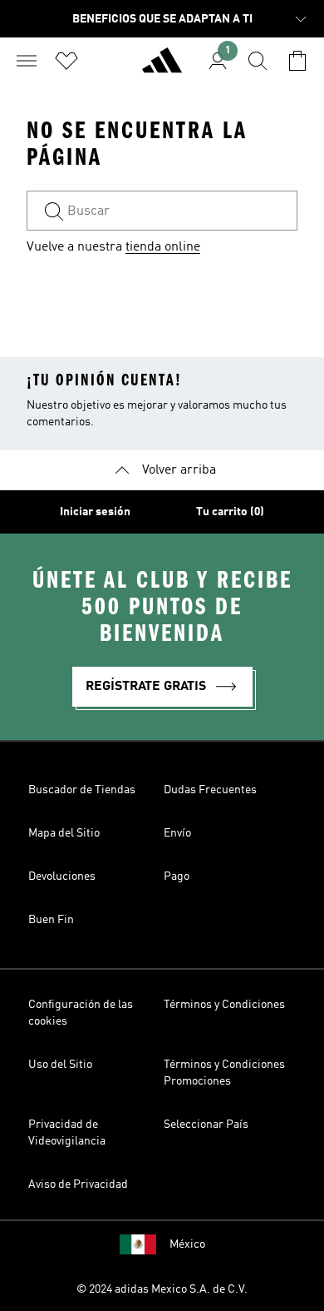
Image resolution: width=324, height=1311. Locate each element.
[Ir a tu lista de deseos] (66, 61)
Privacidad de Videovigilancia (67, 1133)
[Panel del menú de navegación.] (27, 61)
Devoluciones (62, 876)
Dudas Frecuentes (210, 790)
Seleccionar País (206, 1124)
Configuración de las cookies (80, 1013)
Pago (176, 876)
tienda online (162, 247)
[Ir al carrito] (297, 61)
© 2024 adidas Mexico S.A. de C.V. (162, 1289)
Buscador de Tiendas (81, 790)
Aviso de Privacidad (78, 1184)
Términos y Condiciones (224, 1005)
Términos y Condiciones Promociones (224, 1073)
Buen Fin (51, 920)
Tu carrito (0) (230, 512)
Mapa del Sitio (64, 833)
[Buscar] (257, 61)
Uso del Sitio (60, 1064)
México (187, 1244)
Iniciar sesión (95, 512)
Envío (177, 833)
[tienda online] (162, 67)
